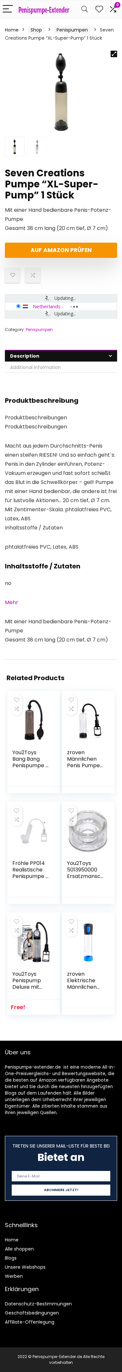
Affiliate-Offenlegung (29, 1322)
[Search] (84, 9)
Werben (14, 1276)
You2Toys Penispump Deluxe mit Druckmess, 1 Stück (28, 987)
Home (12, 30)
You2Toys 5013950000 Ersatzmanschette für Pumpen (85, 876)
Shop (36, 30)
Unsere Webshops (25, 1267)
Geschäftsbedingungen (32, 1313)
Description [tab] (24, 356)
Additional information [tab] (35, 367)
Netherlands (47, 306)
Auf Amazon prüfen (61, 250)
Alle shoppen (19, 1249)
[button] (114, 54)
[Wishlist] (99, 9)
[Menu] (8, 9)
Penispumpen (72, 30)
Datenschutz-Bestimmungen (38, 1304)
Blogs (11, 1258)
